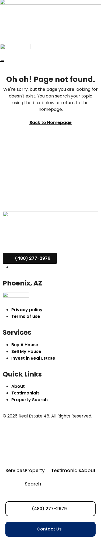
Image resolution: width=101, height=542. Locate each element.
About (88, 470)
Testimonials (66, 470)
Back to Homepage (50, 122)
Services (15, 470)
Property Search (35, 477)
